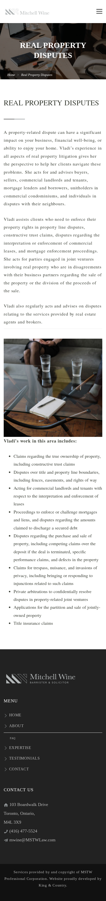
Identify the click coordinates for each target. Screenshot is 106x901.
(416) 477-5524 (23, 831)
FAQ (13, 738)
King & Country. (53, 885)
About (16, 726)
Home (11, 75)
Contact (19, 769)
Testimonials (24, 758)
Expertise (20, 748)
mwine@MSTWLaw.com (32, 839)
